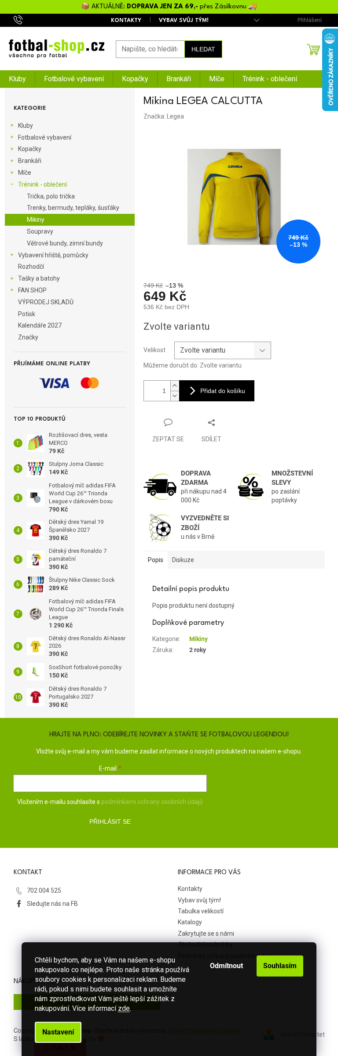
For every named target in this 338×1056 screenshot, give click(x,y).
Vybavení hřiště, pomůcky (53, 255)
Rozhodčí (31, 266)
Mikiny (35, 219)
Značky (28, 337)
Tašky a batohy (39, 278)
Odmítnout (226, 966)
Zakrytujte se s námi (206, 933)
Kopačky (29, 148)
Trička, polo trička (51, 196)
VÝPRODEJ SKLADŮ (45, 302)
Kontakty (126, 20)
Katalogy (190, 922)
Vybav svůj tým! (184, 20)
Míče (24, 172)
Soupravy (40, 231)
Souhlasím (280, 966)
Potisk (26, 313)
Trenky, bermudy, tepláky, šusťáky (73, 207)
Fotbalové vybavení (44, 137)
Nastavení (58, 1032)
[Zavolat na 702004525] (27, 19)
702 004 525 (44, 890)
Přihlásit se (110, 821)
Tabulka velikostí (201, 911)
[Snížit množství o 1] (174, 396)
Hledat (203, 49)
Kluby (25, 125)
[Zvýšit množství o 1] (174, 386)
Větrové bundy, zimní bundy (65, 243)
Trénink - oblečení (42, 184)
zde (124, 1008)
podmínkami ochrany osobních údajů (152, 801)
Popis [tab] (155, 559)
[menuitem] (17, 79)
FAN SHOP (32, 290)
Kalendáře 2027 (40, 325)
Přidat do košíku (222, 390)
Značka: (163, 116)
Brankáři (29, 160)
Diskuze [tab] (183, 559)
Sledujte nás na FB (52, 903)
